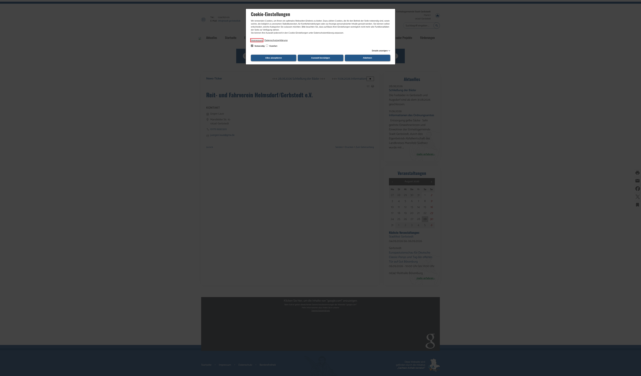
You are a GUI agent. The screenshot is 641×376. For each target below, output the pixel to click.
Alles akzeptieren (273, 58)
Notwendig (259, 46)
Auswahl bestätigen (320, 58)
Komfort (273, 46)
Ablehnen (367, 58)
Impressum (257, 40)
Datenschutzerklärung (276, 40)
